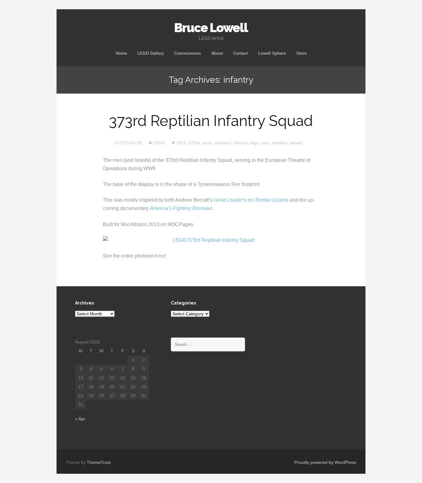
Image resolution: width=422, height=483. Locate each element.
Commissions (187, 53)
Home (121, 53)
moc (265, 142)
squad (296, 142)
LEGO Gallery (150, 53)
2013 (181, 142)
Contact (240, 53)
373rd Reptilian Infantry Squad (211, 120)
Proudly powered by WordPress (325, 462)
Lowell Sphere (272, 53)
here (160, 255)
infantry (241, 142)
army (207, 142)
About (217, 53)
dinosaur (222, 142)
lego (254, 142)
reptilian (279, 142)
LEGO (159, 142)
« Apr (80, 418)
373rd (194, 142)
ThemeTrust (99, 462)
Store (301, 53)
